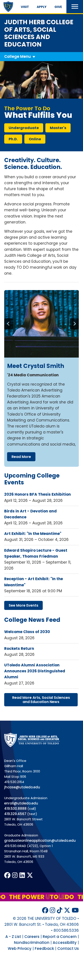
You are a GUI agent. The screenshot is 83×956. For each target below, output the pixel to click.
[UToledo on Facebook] (7, 875)
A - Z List (13, 936)
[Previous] (8, 323)
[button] (74, 6)
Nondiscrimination (31, 942)
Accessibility (65, 942)
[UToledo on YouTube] (75, 910)
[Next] (74, 323)
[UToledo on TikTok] (59, 910)
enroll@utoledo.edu (21, 803)
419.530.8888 (15, 808)
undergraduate (24, 127)
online (35, 139)
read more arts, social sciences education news (41, 699)
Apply (41, 7)
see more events (23, 605)
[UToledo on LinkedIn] (22, 875)
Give (58, 7)
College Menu (17, 56)
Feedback (44, 948)
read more (21, 456)
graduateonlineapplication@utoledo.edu (40, 840)
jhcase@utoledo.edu (22, 787)
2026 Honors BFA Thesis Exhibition (37, 494)
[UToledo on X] (30, 875)
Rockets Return (19, 648)
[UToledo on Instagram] (15, 875)
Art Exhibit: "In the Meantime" (32, 533)
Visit (25, 7)
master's (58, 127)
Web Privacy (19, 948)
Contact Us (68, 948)
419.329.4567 (15, 814)
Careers (31, 936)
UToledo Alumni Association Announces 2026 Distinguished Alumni (34, 671)
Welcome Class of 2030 (27, 631)
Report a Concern (60, 936)
